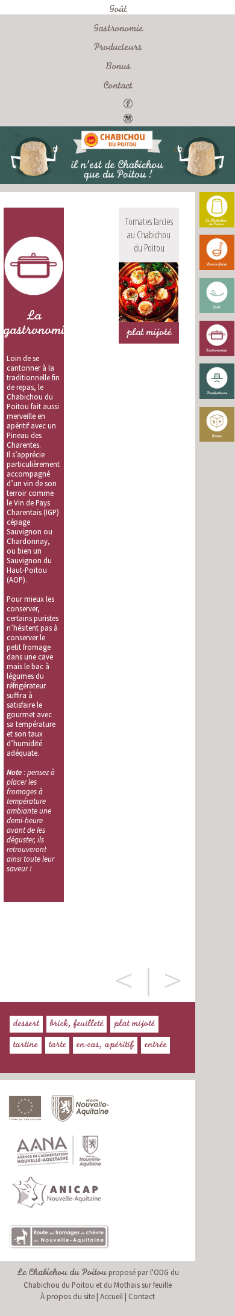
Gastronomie (118, 29)
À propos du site (67, 1296)
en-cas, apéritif (105, 1045)
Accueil (111, 1296)
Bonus (118, 67)
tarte (57, 1045)
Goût (118, 10)
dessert (26, 1024)
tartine (25, 1045)
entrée (156, 1045)
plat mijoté (134, 1024)
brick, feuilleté (77, 1024)
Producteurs (118, 48)
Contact (118, 86)
